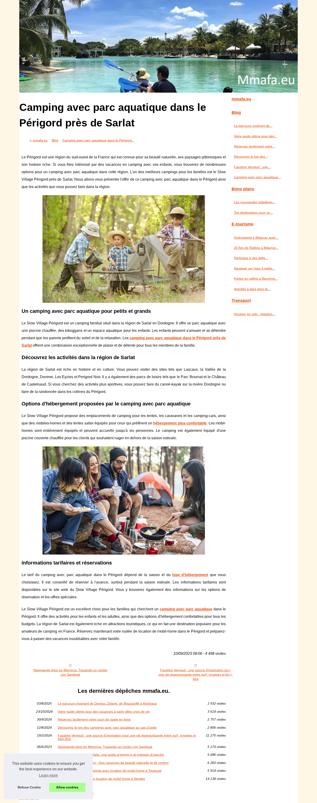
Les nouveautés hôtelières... (254, 202)
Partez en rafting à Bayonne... (256, 278)
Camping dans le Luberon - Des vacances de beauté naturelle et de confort (113, 762)
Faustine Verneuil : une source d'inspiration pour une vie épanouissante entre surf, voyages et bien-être (195, 674)
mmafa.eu (40, 140)
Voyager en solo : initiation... (254, 314)
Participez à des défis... (251, 258)
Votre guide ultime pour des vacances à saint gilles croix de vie (104, 711)
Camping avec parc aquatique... (257, 177)
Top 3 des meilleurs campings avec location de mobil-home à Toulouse (110, 770)
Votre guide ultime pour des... (255, 136)
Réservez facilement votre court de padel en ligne (94, 719)
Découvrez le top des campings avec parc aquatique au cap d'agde (107, 727)
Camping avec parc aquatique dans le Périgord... (98, 140)
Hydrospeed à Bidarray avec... (256, 237)
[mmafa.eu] (158, 46)
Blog (55, 140)
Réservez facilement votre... (254, 146)
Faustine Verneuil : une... (252, 167)
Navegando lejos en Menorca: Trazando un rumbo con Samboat (70, 672)
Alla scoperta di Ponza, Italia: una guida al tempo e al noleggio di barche (111, 754)
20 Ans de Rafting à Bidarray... (256, 248)
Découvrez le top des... (251, 156)
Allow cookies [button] (67, 787)
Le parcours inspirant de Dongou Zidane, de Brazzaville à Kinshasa (107, 703)
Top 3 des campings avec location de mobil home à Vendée (101, 778)
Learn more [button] (48, 775)
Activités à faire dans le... (252, 289)
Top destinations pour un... (253, 212)
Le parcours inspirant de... (253, 126)
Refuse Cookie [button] (29, 787)
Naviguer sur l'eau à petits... (254, 268)
